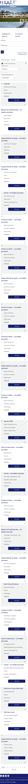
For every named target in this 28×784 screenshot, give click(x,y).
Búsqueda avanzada (22, 54)
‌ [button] (25, 104)
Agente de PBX (8, 421)
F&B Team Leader (9, 712)
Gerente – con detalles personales (14, 473)
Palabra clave (4, 45)
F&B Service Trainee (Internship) (13, 688)
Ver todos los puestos (22, 52)
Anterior (3, 767)
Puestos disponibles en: (7, 74)
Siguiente (14, 769)
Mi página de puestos (19, 35)
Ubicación (3, 40)
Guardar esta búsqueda (9, 63)
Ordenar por (5, 65)
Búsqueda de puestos (6, 35)
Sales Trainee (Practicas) (11, 584)
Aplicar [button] (16, 100)
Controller (7, 83)
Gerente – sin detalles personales (13, 193)
